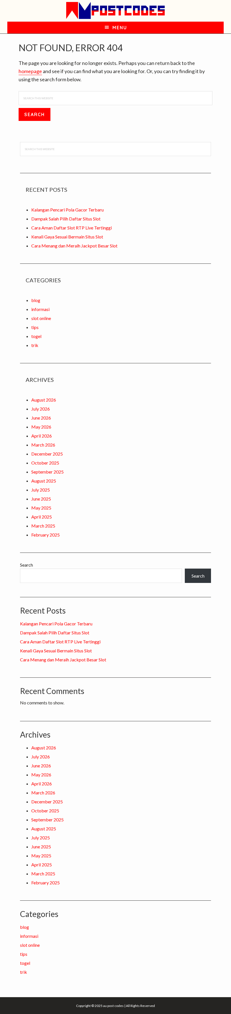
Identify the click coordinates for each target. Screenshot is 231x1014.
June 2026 (41, 417)
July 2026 (40, 408)
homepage (30, 71)
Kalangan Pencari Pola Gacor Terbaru (67, 209)
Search (26, 564)
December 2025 (47, 453)
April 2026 (41, 435)
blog (35, 300)
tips (35, 327)
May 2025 (41, 507)
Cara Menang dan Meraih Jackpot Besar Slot (74, 245)
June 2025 (41, 498)
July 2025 (40, 489)
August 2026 (43, 399)
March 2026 (43, 444)
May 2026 (41, 426)
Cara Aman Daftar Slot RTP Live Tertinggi (71, 227)
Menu (119, 27)
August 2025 (43, 480)
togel (36, 336)
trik (34, 345)
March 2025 (43, 525)
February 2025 (45, 534)
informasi (40, 309)
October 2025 (45, 462)
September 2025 (47, 471)
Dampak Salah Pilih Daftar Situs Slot (66, 218)
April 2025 (41, 516)
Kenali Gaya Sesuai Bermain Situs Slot (67, 236)
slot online (41, 318)
